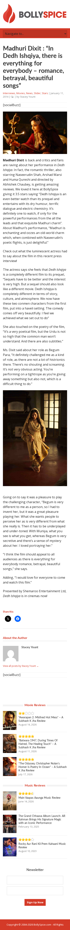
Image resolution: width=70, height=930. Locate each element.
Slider (37, 93)
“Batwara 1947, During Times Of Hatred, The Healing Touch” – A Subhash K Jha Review (38, 744)
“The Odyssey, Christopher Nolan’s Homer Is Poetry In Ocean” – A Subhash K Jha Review (42, 767)
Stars (45, 93)
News (29, 93)
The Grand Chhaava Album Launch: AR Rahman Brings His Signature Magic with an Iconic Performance (41, 819)
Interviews (9, 93)
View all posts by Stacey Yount (21, 666)
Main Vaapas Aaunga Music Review (39, 798)
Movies (20, 93)
